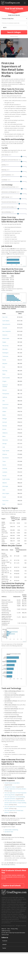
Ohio (3, 400)
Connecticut (5, 404)
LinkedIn (4, 944)
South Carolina (6, 479)
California (4, 397)
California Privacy (5, 930)
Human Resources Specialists (12, 783)
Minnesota (5, 440)
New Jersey (5, 345)
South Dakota (5, 320)
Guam (3, 504)
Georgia (4, 443)
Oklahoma (4, 433)
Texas (4, 461)
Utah (3, 447)
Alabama (4, 482)
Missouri (4, 390)
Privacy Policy (14, 928)
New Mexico (5, 457)
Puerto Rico (5, 500)
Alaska (4, 415)
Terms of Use (5, 934)
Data (8, 928)
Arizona (4, 429)
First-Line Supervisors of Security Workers (15, 789)
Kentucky (4, 468)
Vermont (4, 422)
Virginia (4, 342)
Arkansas (4, 454)
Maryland (4, 363)
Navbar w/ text (10, 3)
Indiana (4, 411)
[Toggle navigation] (25, 2)
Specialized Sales (8, 831)
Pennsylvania (5, 393)
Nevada (4, 475)
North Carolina (6, 377)
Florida (4, 360)
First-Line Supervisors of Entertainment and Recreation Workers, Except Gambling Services (15, 802)
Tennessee (5, 356)
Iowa (3, 367)
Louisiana (4, 472)
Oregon (4, 381)
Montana (4, 425)
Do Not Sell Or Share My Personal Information (13, 932)
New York (4, 317)
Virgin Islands (5, 450)
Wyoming (4, 370)
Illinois (4, 436)
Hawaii (4, 497)
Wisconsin (4, 349)
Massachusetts (6, 324)
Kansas (4, 465)
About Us (3, 928)
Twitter (4, 948)
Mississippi (5, 486)
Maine (3, 374)
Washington (5, 352)
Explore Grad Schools (12, 885)
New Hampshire (6, 331)
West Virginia (5, 493)
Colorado (4, 328)
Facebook (4, 940)
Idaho (3, 490)
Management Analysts (10, 787)
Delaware (4, 335)
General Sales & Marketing (11, 829)
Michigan (4, 418)
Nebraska (4, 408)
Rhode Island (5, 338)
